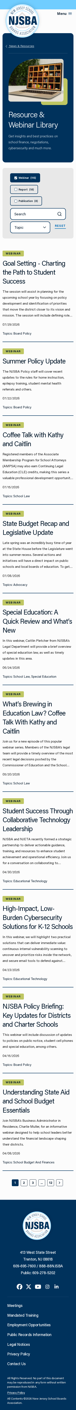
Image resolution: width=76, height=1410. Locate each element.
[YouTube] (38, 1286)
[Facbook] (19, 1286)
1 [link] (15, 1182)
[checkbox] (25, 177)
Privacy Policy (18, 1353)
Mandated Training (22, 1315)
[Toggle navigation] (70, 13)
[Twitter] (28, 1286)
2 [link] (24, 1182)
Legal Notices (18, 1344)
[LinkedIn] (56, 1286)
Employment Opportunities (28, 1324)
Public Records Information (29, 1334)
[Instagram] (47, 1286)
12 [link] (50, 1182)
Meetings (14, 1305)
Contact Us (16, 1363)
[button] (30, 227)
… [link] (42, 1182)
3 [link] (33, 1182)
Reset (60, 226)
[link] (59, 1182)
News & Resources (21, 46)
